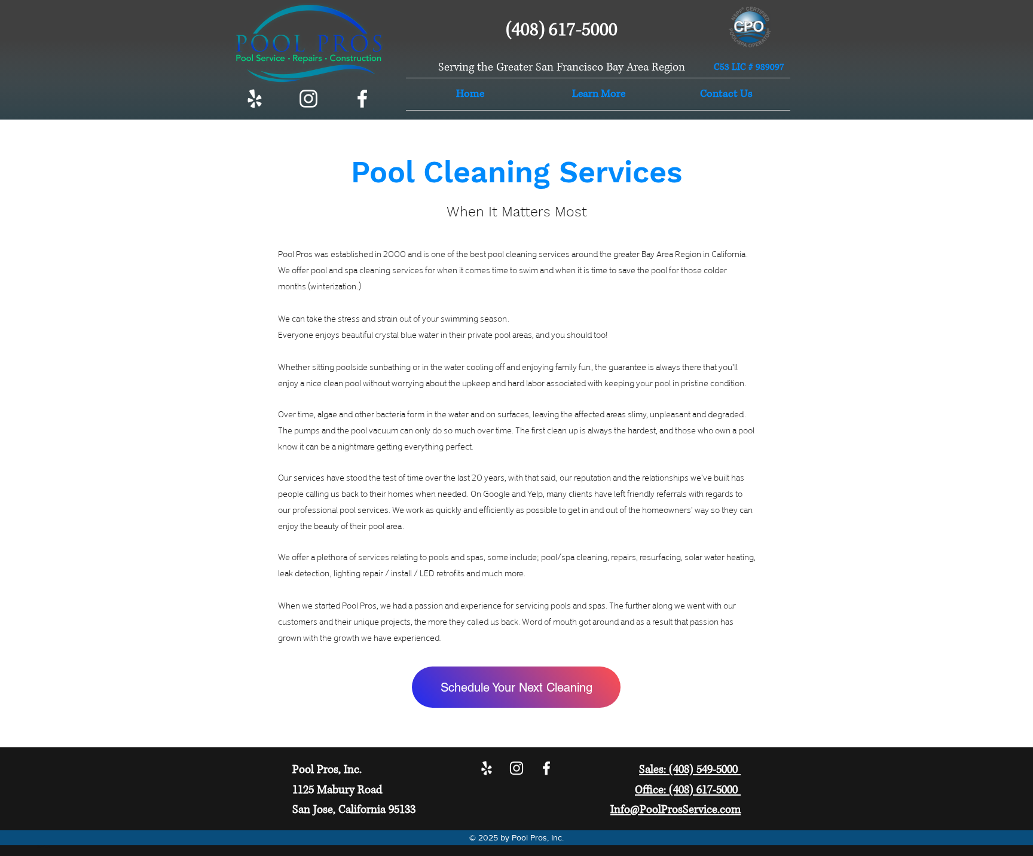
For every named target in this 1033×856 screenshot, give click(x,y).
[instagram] (308, 99)
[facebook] (362, 99)
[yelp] (255, 99)
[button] (598, 94)
